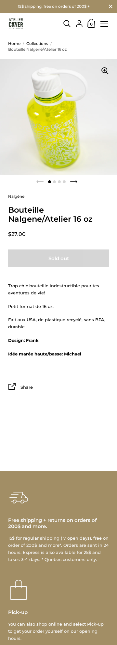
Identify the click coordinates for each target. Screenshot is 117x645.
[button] (49, 181)
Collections (37, 43)
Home (14, 43)
